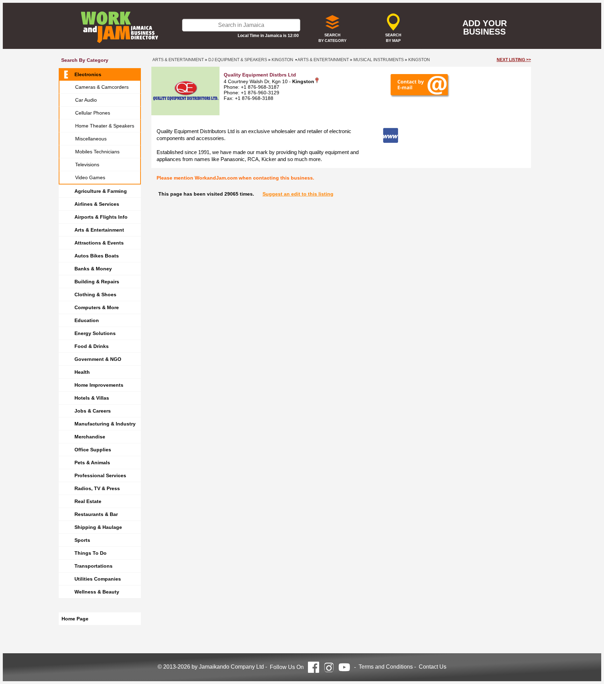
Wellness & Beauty (96, 592)
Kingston (282, 59)
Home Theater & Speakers (104, 126)
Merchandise (89, 436)
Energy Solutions (95, 333)
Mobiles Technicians (97, 151)
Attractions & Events (99, 243)
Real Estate (87, 501)
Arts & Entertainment (99, 230)
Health (82, 372)
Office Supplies (92, 449)
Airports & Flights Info (101, 217)
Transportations (93, 566)
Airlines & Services (96, 204)
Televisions (87, 164)
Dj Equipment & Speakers (237, 59)
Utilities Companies (97, 579)
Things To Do (90, 553)
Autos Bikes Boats (96, 256)
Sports (82, 540)
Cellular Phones (92, 113)
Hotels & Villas (91, 398)
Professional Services (100, 475)
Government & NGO (97, 359)
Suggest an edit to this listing (298, 194)
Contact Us (432, 667)
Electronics (87, 74)
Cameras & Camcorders (102, 87)
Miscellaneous (91, 138)
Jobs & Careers (92, 411)
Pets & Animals (92, 462)
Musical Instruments (378, 59)
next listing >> (514, 59)
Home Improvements (98, 385)
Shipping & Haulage (98, 527)
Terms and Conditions (386, 667)
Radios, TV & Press (97, 488)
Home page (75, 618)
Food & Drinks (91, 346)
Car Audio (86, 100)
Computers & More (96, 307)
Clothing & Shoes (95, 294)
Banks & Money (93, 268)
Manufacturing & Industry (105, 424)
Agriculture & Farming (100, 191)
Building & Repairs (96, 281)
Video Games (90, 177)
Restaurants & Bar (96, 514)
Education (86, 320)
